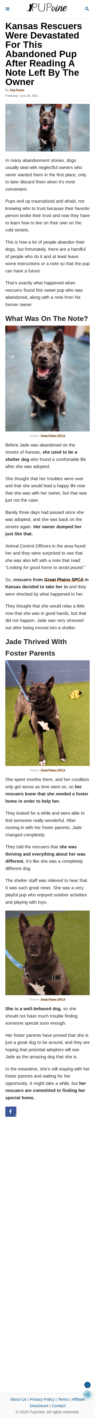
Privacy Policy (42, 1399)
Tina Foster (17, 90)
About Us (18, 1399)
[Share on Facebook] (10, 1112)
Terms (63, 1399)
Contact (58, 1406)
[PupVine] (47, 9)
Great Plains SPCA (53, 435)
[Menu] (7, 9)
